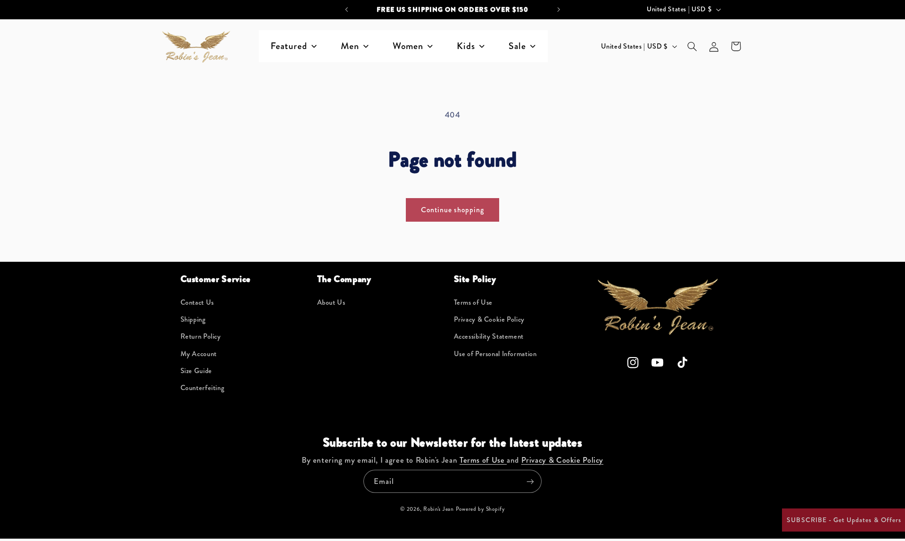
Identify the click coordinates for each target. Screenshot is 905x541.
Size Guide (196, 371)
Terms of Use (473, 303)
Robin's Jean (438, 509)
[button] (692, 46)
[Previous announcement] (346, 9)
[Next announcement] (558, 9)
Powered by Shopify (480, 509)
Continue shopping (453, 209)
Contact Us (197, 303)
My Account (199, 354)
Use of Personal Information (495, 354)
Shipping (193, 320)
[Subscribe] (530, 481)
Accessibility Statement (489, 336)
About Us (331, 303)
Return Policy (201, 336)
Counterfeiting (203, 388)
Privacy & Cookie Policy (489, 320)
